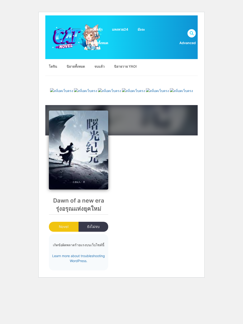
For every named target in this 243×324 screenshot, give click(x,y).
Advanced (187, 43)
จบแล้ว (99, 66)
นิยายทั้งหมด (99, 43)
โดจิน (53, 66)
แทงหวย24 (120, 29)
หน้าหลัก (96, 29)
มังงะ (141, 29)
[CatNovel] (76, 37)
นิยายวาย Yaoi (125, 66)
